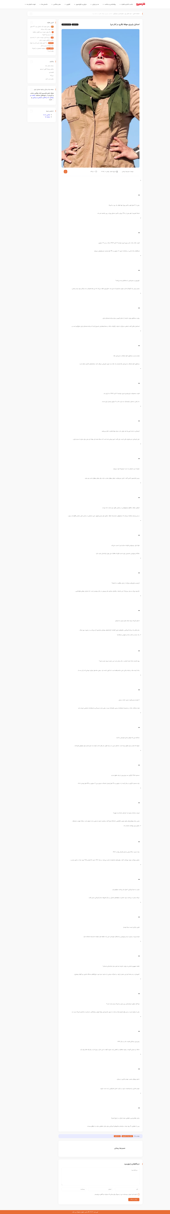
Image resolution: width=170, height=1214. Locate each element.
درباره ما (47, 117)
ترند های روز (128, 14)
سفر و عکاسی (57, 4)
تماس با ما (46, 115)
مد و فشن (46, 97)
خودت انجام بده (31, 4)
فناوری (68, 4)
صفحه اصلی (136, 14)
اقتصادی (51, 72)
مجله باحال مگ (49, 66)
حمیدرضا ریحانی (126, 171)
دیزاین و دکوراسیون (81, 4)
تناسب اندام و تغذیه (127, 4)
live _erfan (50, 48)
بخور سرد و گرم (50, 79)
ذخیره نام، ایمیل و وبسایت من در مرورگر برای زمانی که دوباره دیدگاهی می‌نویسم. (116, 1194)
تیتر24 (52, 76)
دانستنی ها (44, 4)
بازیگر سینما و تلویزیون (127, 1136)
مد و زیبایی (95, 4)
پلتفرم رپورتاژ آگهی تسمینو (47, 69)
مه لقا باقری (117, 1136)
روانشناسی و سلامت (110, 4)
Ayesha (51, 43)
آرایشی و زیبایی (37, 97)
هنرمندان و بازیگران (118, 14)
